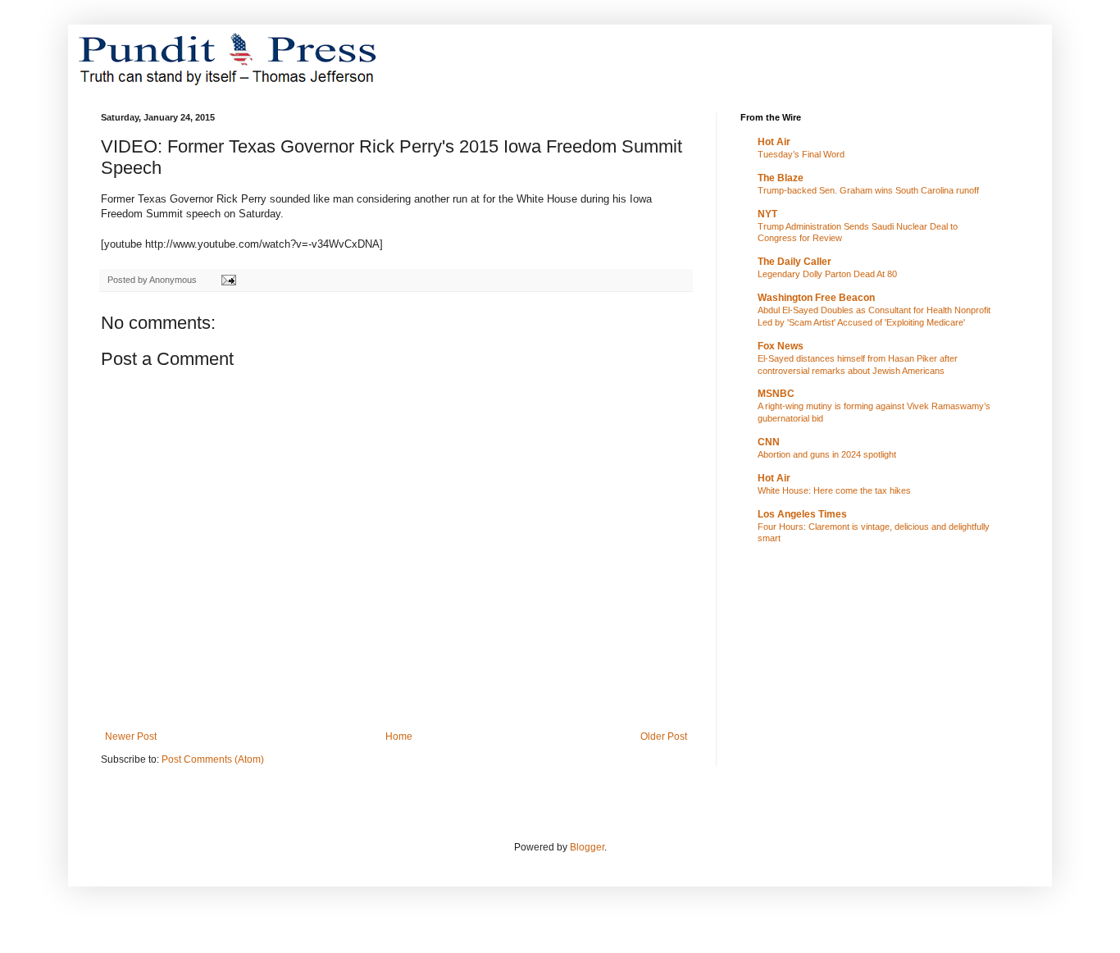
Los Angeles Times (802, 514)
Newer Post (131, 736)
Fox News (781, 346)
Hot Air (774, 142)
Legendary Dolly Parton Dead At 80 (827, 274)
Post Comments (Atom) (213, 759)
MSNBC (776, 393)
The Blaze (781, 178)
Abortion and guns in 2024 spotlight (827, 454)
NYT (767, 214)
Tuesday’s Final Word (801, 154)
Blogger (587, 847)
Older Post (663, 736)
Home (398, 736)
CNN (769, 442)
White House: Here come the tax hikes (834, 490)
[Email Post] (228, 280)
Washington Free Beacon (816, 297)
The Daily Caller (794, 261)
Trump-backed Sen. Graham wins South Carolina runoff (868, 190)
